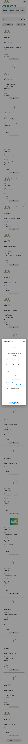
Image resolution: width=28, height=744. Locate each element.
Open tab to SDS (16, 379)
